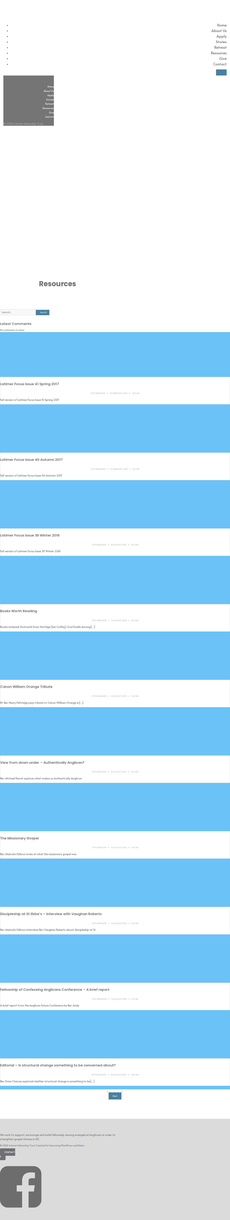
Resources (219, 52)
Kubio (81, 1145)
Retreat (220, 47)
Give (223, 58)
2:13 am (134, 923)
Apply (222, 36)
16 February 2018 (119, 393)
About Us (219, 30)
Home (222, 24)
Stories (221, 41)
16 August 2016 (119, 545)
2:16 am (134, 772)
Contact (220, 63)
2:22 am (134, 545)
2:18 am (134, 696)
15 (122, 1091)
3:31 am (135, 469)
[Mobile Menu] (221, 72)
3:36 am (135, 393)
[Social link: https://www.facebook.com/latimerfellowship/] (22, 1213)
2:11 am (134, 999)
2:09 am (135, 1075)
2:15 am (134, 847)
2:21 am (134, 620)
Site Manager (98, 393)
